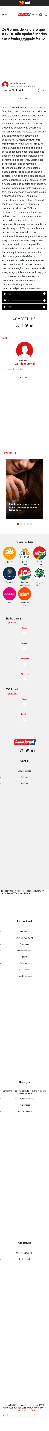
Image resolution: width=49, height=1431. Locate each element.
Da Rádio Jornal (17, 83)
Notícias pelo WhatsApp (24, 1099)
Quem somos (24, 931)
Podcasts (24, 777)
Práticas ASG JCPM (24, 938)
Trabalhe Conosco (24, 976)
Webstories (14, 453)
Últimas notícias (24, 771)
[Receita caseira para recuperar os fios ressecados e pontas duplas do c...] (24, 489)
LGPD (24, 957)
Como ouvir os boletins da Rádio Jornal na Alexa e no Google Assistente (24, 1092)
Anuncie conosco (25, 1111)
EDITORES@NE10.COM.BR (24, 1410)
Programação (24, 1105)
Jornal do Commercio (24, 1253)
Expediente (24, 963)
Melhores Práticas (24, 951)
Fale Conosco (24, 970)
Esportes (24, 784)
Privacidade (24, 944)
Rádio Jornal (24, 1259)
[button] (18, 524)
